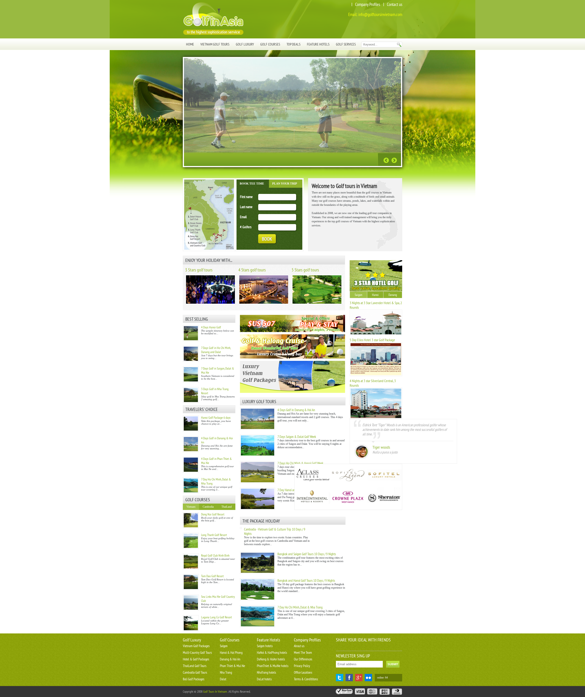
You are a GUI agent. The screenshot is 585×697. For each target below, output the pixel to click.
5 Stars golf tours (305, 270)
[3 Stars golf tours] (210, 303)
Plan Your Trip (284, 183)
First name (246, 196)
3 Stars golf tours (199, 270)
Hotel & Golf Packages (196, 659)
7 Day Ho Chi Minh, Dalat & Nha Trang (299, 607)
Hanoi (375, 295)
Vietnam (190, 506)
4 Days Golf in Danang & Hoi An (296, 410)
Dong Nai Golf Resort (212, 514)
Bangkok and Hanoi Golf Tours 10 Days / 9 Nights (306, 580)
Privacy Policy (302, 666)
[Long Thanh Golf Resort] (191, 541)
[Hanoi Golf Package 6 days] (191, 423)
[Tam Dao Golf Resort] (191, 582)
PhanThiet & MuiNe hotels (272, 666)
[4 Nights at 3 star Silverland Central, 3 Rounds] (376, 418)
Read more (363, 159)
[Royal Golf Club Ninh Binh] (191, 561)
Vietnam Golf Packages (196, 646)
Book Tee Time (252, 183)
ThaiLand (226, 506)
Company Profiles (367, 4)
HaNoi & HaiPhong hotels (272, 652)
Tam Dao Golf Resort (212, 576)
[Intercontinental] (312, 498)
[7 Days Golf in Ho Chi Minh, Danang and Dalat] (191, 354)
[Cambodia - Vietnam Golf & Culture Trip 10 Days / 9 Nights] (241, 528)
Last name (246, 206)
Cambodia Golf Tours (195, 672)
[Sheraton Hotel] (384, 498)
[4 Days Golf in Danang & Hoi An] (191, 444)
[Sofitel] (384, 475)
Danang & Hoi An (230, 659)
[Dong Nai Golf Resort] (191, 520)
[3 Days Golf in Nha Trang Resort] (191, 395)
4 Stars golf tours (252, 270)
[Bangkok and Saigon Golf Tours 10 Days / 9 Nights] (257, 572)
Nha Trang (226, 672)
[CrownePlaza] (348, 498)
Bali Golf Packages (193, 679)
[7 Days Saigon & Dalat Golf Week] (257, 455)
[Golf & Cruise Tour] (292, 346)
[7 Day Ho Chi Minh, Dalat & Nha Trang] (191, 485)
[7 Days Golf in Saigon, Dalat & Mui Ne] (191, 374)
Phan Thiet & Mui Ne (232, 666)
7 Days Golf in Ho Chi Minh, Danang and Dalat (216, 350)
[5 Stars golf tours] (317, 303)
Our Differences (303, 659)
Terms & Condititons (306, 679)
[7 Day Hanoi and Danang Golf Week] (257, 509)
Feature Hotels (318, 44)
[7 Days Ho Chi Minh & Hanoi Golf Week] (257, 482)
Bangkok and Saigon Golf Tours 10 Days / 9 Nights (306, 554)
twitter (339, 677)
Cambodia (208, 506)
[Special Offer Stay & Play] (292, 323)
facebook (349, 677)
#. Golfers (245, 227)
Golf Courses (270, 44)
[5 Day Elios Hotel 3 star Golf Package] (376, 375)
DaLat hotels (264, 679)
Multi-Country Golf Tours (197, 652)
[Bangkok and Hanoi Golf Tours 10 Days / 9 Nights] (257, 599)
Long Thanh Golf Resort (214, 535)
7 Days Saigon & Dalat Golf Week (296, 436)
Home (190, 44)
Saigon (358, 295)
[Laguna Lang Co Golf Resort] (191, 623)
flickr (368, 677)
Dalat (223, 679)
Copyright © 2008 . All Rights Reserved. (216, 691)
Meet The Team (303, 652)
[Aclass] (312, 475)
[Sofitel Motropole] (348, 475)
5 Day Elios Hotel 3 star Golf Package (372, 340)
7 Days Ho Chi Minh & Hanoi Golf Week (300, 463)
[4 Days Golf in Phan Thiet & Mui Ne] (191, 464)
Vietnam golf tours (214, 44)
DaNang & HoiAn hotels (271, 659)
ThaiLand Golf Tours (194, 666)
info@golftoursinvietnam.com (380, 14)
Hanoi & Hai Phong (231, 652)
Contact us (394, 4)
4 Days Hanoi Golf (211, 327)
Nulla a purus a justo (385, 452)
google (358, 677)
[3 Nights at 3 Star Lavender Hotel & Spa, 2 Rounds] (376, 334)
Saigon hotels (265, 646)
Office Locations (303, 672)
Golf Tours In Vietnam (215, 691)
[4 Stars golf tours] (263, 303)
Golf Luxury (245, 44)
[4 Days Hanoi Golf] (191, 333)
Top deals (293, 44)
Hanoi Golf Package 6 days (216, 418)
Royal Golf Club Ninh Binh (215, 555)
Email (243, 216)
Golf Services (346, 44)
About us (299, 646)
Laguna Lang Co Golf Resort (216, 617)
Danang (392, 295)
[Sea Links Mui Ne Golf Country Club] (191, 602)
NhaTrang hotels (266, 672)
